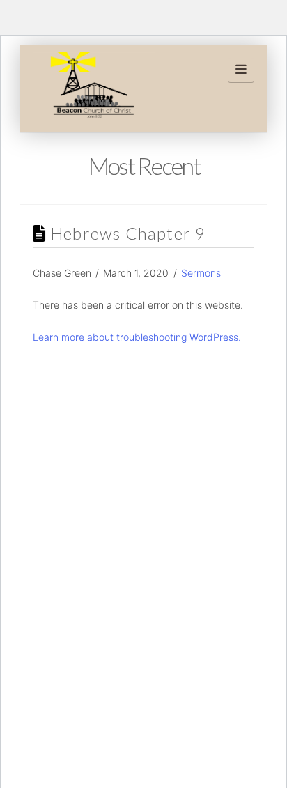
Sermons (201, 273)
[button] (241, 70)
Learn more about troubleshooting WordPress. (137, 337)
